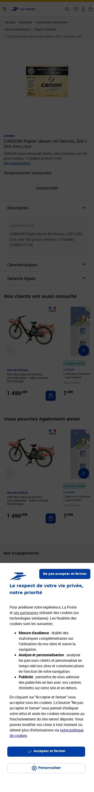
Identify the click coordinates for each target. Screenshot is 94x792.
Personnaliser (49, 768)
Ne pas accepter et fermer (65, 574)
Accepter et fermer (49, 751)
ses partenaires (26, 612)
